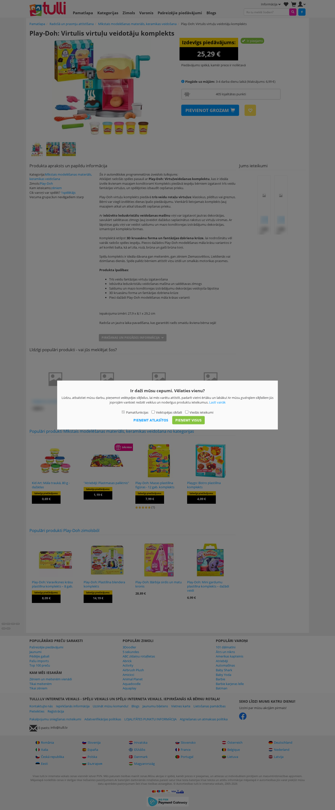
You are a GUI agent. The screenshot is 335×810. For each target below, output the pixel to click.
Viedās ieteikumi (201, 412)
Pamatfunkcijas (137, 412)
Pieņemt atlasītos (150, 420)
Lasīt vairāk (217, 402)
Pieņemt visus (188, 420)
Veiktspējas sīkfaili (169, 412)
